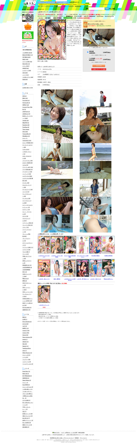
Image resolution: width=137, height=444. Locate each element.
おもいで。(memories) (89, 16)
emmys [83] (25, 324)
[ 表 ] (42, 61)
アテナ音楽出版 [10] (28, 169)
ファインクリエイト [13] (27, 231)
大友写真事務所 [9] (27, 267)
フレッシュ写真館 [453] (26, 235)
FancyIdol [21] (26, 100)
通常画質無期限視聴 (92, 52)
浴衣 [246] (25, 72)
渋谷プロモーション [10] (27, 284)
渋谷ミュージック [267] (26, 288)
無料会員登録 (78, 6)
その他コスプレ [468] (28, 77)
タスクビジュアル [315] (26, 219)
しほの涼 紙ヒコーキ (44, 279)
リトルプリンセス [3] (28, 364)
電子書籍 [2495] (26, 57)
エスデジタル (100, 16)
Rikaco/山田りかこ (108, 279)
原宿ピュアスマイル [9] (27, 262)
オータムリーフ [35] (28, 189)
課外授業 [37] (26, 427)
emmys (44, 71)
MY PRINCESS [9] (27, 376)
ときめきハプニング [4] (27, 153)
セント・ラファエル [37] (27, 213)
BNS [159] (25, 98)
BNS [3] (24, 317)
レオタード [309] (27, 70)
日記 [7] (24, 411)
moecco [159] (26, 330)
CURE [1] (25, 319)
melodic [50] (26, 120)
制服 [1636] (25, 59)
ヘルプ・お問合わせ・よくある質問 (69, 432)
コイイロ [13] (26, 191)
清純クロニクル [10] (28, 416)
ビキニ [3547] (26, 66)
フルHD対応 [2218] (27, 52)
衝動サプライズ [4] (27, 425)
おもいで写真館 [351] (28, 142)
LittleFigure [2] (26, 111)
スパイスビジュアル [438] (27, 202)
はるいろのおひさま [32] (27, 157)
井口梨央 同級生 (95, 255)
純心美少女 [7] (26, 418)
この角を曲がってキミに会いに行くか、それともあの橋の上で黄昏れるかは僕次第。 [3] (28, 393)
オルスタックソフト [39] (27, 186)
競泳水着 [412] (26, 64)
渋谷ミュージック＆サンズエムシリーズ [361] (28, 294)
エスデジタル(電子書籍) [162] (28, 179)
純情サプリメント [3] (28, 420)
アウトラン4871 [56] (28, 167)
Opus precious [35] (27, 337)
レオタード (56, 74)
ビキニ (51, 74)
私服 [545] (25, 79)
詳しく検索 (112, 8)
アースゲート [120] (27, 171)
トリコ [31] (25, 357)
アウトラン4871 (78, 16)
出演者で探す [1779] (28, 87)
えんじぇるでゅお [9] (28, 387)
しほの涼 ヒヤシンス (44, 305)
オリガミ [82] (26, 183)
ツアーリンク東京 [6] (28, 223)
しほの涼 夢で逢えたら (83, 279)
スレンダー (29, 9)
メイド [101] (26, 75)
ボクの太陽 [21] (26, 400)
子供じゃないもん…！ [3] (26, 408)
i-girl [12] (25, 326)
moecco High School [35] (26, 334)
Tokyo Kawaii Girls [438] (26, 130)
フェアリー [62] (26, 359)
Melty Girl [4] (26, 373)
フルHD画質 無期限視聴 (95, 59)
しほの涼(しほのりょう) (49, 66)
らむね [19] (25, 165)
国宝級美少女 (69, 16)
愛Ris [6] (25, 281)
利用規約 (77, 438)
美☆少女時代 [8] (27, 422)
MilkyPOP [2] (26, 122)
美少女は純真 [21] (27, 307)
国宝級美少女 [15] (27, 265)
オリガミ (41, 18)
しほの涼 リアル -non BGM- (57, 256)
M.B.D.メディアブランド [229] (28, 117)
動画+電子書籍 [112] (28, 55)
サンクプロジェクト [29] (27, 195)
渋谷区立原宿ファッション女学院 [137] (28, 300)
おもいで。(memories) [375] (27, 139)
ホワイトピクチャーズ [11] (28, 244)
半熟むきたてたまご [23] (27, 257)
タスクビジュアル (109, 16)
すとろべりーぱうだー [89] (28, 146)
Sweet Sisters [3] (27, 380)
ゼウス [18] (25, 216)
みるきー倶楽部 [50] (28, 163)
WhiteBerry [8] (26, 136)
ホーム (23, 9)
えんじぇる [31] (26, 355)
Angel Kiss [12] (26, 371)
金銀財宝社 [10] (26, 309)
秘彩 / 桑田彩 (57, 279)
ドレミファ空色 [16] (28, 225)
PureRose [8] (26, 127)
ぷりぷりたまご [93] (28, 160)
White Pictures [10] (27, 353)
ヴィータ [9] (26, 254)
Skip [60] (25, 344)
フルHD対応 (46, 74)
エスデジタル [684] (27, 176)
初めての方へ (59, 6)
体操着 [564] (26, 68)
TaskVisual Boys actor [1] (27, 349)
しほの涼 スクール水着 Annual (69, 279)
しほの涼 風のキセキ (95, 279)
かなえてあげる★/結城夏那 (69, 256)
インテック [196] (27, 174)
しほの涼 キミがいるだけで (44, 256)
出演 (40, 66)
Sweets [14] (25, 346)
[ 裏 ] (46, 61)
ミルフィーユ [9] (27, 361)
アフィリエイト (83, 438)
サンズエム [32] (26, 198)
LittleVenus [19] (26, 114)
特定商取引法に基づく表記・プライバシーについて (62, 438)
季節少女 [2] (26, 278)
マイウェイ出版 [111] (28, 247)
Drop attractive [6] (27, 321)
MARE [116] (26, 328)
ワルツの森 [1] (26, 252)
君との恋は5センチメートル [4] (28, 404)
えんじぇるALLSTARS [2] (26, 383)
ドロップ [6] (26, 227)
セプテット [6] (26, 209)
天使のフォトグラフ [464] (27, 275)
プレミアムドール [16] (26, 239)
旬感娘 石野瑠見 (108, 255)
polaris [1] (25, 339)
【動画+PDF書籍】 (57, 18)
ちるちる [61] (26, 149)
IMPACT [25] (26, 105)
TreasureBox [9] (27, 134)
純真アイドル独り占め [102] (28, 304)
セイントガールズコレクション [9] (28, 206)
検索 (87, 8)
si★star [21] (26, 341)
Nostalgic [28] (26, 125)
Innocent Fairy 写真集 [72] (27, 108)
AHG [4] (24, 96)
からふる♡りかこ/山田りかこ (82, 256)
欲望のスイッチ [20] (28, 413)
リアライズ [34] (26, 249)
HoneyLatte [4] (26, 102)
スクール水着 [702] (27, 61)
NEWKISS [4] (26, 378)
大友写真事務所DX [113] (26, 271)
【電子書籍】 (48, 18)
